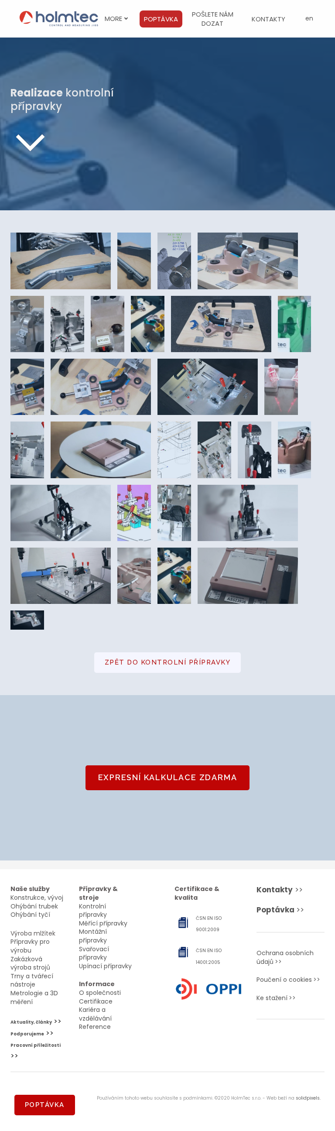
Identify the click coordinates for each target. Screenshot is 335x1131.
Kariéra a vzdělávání (95, 1014)
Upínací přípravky (105, 966)
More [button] (113, 18)
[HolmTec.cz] (58, 19)
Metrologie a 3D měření (34, 997)
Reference (95, 1026)
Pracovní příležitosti (35, 1045)
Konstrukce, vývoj (36, 897)
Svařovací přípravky (94, 953)
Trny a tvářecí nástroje (31, 980)
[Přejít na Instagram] (304, 1043)
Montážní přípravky (93, 936)
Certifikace (96, 1001)
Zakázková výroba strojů (30, 963)
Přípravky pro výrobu (30, 946)
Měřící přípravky (103, 923)
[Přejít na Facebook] (277, 1043)
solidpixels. (308, 1098)
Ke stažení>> (276, 998)
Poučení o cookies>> (288, 979)
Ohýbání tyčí (30, 914)
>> (279, 889)
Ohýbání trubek (34, 906)
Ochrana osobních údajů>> (285, 957)
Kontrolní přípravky (93, 910)
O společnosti (100, 992)
